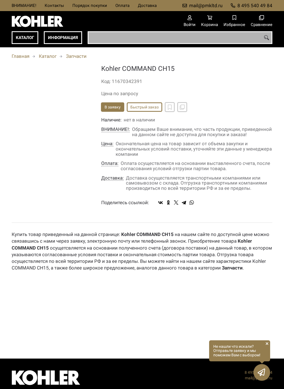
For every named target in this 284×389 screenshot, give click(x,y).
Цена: (107, 143)
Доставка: (112, 178)
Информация (63, 37)
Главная (20, 56)
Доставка (147, 5)
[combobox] (180, 37)
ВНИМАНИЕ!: (115, 129)
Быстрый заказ (144, 107)
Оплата (122, 5)
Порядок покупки (89, 5)
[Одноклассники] (168, 202)
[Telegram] (184, 202)
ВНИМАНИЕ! (24, 5)
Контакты (54, 5)
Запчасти (76, 56)
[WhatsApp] (191, 202)
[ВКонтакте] (160, 202)
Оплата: (109, 163)
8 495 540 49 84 (254, 5)
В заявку (113, 107)
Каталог (25, 37)
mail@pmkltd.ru (205, 5)
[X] (176, 202)
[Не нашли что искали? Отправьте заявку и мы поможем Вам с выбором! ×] (261, 372)
